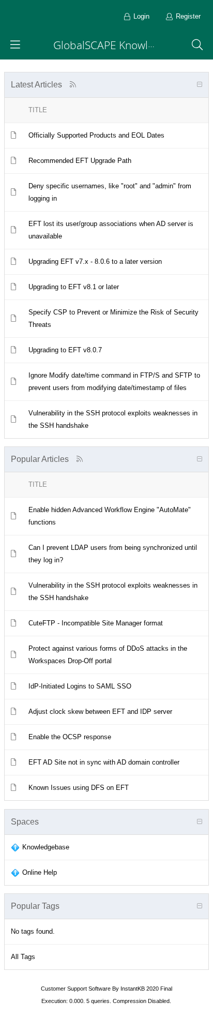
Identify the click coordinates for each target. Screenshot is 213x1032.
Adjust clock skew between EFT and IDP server (100, 711)
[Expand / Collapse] (199, 85)
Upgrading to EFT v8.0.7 (65, 350)
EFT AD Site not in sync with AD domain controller (103, 762)
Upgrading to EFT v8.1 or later (73, 287)
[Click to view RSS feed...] (72, 84)
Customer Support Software (76, 988)
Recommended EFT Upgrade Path (79, 160)
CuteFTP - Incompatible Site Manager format (95, 623)
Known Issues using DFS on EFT (78, 787)
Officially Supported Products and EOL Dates (96, 135)
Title (37, 110)
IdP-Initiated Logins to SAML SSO (79, 686)
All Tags (23, 957)
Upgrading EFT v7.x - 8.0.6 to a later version (95, 261)
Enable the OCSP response (69, 737)
